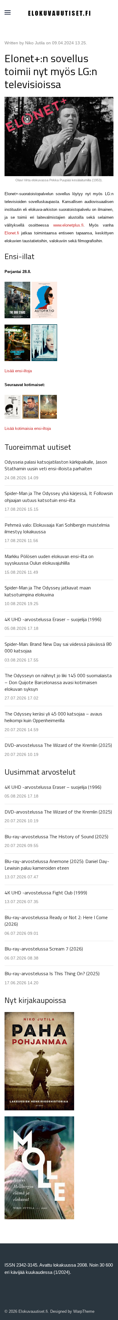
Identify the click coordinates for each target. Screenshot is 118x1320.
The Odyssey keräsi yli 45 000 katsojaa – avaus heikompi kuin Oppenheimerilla (53, 717)
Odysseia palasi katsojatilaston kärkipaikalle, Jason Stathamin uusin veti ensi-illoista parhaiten (56, 465)
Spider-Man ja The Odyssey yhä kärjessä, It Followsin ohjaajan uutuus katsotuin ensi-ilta (59, 496)
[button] (8, 12)
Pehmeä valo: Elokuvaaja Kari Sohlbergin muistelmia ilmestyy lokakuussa (57, 528)
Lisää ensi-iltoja (18, 371)
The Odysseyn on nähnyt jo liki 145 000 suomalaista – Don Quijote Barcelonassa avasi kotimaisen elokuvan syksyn (58, 682)
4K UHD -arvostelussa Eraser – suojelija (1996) (53, 619)
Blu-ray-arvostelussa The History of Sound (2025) (56, 836)
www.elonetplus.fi (68, 225)
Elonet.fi (12, 233)
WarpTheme (83, 1311)
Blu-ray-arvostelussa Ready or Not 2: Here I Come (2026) (56, 921)
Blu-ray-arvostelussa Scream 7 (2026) (44, 948)
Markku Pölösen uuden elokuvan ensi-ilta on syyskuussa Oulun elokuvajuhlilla (49, 559)
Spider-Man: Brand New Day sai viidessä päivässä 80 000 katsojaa (58, 647)
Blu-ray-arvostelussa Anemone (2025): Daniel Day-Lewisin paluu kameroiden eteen (57, 864)
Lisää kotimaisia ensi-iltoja (28, 428)
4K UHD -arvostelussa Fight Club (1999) (46, 892)
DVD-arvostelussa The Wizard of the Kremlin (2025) (58, 745)
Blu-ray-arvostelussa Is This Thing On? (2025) (52, 973)
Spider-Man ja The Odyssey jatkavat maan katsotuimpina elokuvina (48, 591)
